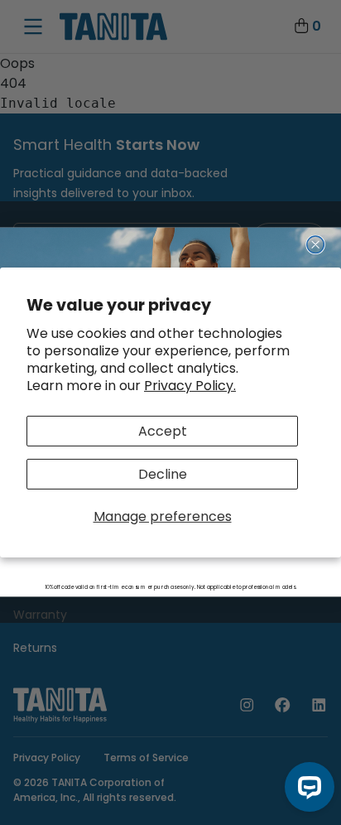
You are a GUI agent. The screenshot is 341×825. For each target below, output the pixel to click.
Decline (162, 474)
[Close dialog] (315, 244)
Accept (162, 430)
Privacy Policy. (190, 385)
